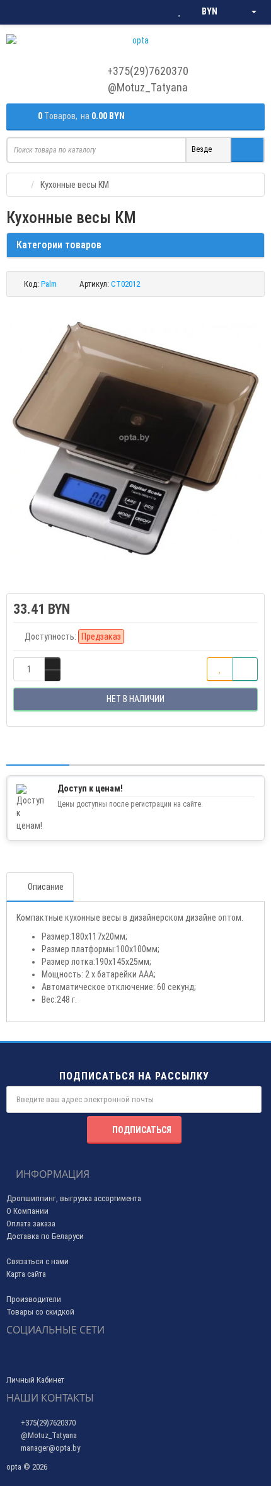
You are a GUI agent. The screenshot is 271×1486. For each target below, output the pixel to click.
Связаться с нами (37, 1261)
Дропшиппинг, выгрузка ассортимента (73, 1198)
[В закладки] (220, 669)
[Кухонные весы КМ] (135, 438)
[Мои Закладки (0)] (179, 12)
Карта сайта (26, 1274)
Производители (33, 1299)
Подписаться (141, 1130)
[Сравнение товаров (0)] (154, 12)
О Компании (27, 1211)
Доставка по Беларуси (45, 1236)
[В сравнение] (245, 669)
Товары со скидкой (40, 1311)
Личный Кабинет (35, 1380)
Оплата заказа (30, 1223)
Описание (46, 887)
